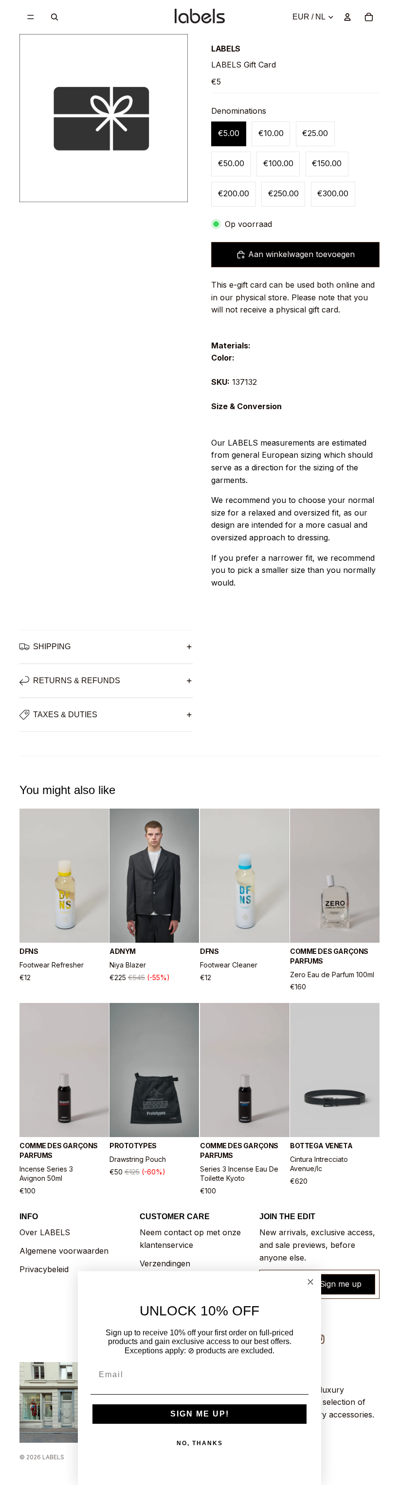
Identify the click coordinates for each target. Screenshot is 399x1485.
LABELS (53, 1457)
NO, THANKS (200, 1443)
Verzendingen (165, 1263)
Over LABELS (44, 1232)
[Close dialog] (310, 1282)
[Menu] (30, 17)
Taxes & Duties (65, 714)
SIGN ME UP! (199, 1414)
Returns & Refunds (76, 680)
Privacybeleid (44, 1269)
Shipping (52, 646)
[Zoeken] (54, 17)
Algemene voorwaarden (64, 1251)
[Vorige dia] (30, 875)
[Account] (347, 17)
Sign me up (341, 1284)
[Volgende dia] (98, 875)
